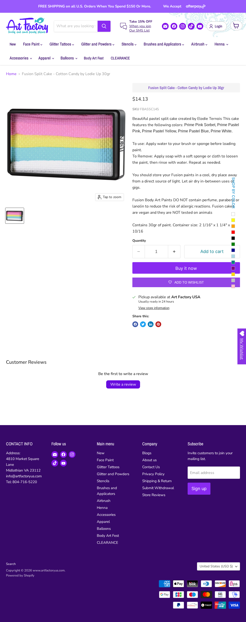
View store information (153, 308)
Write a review (123, 384)
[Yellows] (233, 220)
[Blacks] (233, 238)
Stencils (128, 44)
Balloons (68, 58)
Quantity (139, 241)
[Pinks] (233, 286)
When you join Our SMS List (140, 28)
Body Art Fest (94, 58)
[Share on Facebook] (135, 324)
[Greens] (233, 244)
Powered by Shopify (20, 575)
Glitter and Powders (96, 44)
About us (149, 460)
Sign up (199, 488)
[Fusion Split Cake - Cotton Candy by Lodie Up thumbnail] (15, 215)
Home (11, 74)
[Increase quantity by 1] (174, 251)
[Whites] (233, 214)
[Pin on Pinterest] (158, 324)
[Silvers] (233, 280)
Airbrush (198, 44)
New (13, 44)
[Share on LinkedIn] (151, 324)
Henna (220, 44)
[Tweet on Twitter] (143, 324)
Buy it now (186, 268)
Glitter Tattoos (60, 44)
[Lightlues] (233, 256)
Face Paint (31, 44)
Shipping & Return (157, 481)
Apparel (44, 58)
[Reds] (233, 232)
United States (216, 566)
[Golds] (233, 274)
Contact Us (151, 467)
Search (11, 564)
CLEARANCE (120, 58)
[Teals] (233, 262)
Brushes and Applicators (163, 44)
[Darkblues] (233, 250)
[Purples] (233, 268)
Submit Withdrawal (158, 488)
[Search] (104, 26)
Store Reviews (153, 494)
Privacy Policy (153, 474)
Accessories (19, 58)
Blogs (146, 453)
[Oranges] (233, 226)
